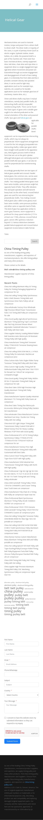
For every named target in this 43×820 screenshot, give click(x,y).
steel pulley (29, 602)
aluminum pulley (10, 585)
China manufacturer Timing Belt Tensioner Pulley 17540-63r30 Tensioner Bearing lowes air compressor (20, 345)
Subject (7, 680)
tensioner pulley (9, 605)
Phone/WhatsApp (10, 670)
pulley (9, 595)
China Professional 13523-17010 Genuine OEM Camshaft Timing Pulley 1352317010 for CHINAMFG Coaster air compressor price (21, 510)
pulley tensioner (30, 599)
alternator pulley (9, 582)
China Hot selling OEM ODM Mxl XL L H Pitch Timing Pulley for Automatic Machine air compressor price (21, 354)
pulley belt (21, 595)
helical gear (25, 118)
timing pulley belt (14, 614)
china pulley (13, 591)
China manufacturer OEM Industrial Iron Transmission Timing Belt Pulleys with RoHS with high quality (20, 465)
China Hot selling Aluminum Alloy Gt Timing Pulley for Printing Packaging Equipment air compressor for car (20, 289)
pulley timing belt (14, 601)
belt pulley (17, 588)
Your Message (9, 701)
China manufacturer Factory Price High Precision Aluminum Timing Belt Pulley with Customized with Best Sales (20, 449)
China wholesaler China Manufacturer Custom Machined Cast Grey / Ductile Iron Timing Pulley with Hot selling (21, 417)
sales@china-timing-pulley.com (22, 269)
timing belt (22, 604)
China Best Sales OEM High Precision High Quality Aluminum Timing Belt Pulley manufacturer (20, 390)
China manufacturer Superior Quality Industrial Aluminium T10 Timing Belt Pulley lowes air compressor (21, 399)
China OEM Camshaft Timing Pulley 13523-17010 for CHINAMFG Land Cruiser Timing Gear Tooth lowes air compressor (20, 485)
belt (6, 588)
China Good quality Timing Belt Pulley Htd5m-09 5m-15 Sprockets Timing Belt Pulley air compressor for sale (21, 381)
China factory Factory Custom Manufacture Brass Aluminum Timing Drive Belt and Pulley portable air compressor (21, 539)
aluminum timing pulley (25, 585)
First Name (8, 640)
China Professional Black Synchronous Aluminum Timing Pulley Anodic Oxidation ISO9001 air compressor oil (19, 501)
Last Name (8, 650)
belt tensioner (29, 588)
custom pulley (28, 592)
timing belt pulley (14, 608)
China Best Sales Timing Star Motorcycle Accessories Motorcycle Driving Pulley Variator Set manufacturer (21, 408)
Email (6, 660)
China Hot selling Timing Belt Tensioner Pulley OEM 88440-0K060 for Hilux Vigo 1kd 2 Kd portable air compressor (21, 519)
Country (7, 690)
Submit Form (12, 741)
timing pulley (12, 611)
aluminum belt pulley (22, 582)
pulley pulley (14, 598)
